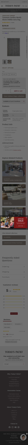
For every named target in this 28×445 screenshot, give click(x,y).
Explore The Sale (20, 225)
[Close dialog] (26, 217)
